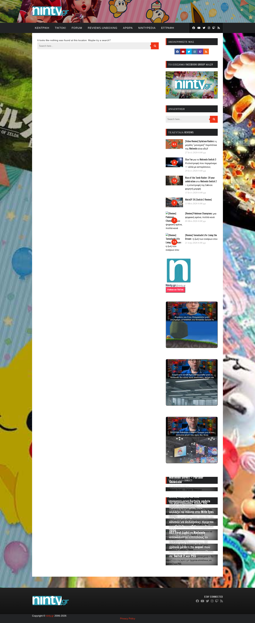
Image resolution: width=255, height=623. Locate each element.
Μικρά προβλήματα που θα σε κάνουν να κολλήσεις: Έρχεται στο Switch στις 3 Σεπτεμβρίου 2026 (191, 524)
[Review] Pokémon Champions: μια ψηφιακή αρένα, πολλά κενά (200, 215)
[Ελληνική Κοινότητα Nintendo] (50, 16)
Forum (77, 27)
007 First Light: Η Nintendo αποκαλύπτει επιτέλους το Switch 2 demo (188, 537)
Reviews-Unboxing (102, 27)
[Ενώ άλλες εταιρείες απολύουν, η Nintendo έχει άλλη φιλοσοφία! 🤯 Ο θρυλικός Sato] (192, 382)
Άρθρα (128, 27)
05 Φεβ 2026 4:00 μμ (179, 486)
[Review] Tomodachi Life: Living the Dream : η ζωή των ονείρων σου (201, 236)
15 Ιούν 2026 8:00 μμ (195, 192)
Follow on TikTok (175, 289)
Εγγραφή (167, 27)
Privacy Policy (127, 618)
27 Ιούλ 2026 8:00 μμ (195, 152)
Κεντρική (42, 27)
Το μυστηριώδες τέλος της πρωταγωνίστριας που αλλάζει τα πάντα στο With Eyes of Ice (191, 509)
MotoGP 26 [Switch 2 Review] (198, 199)
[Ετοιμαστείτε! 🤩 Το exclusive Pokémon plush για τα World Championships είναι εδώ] (192, 440)
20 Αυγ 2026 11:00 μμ (180, 560)
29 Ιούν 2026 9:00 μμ (195, 170)
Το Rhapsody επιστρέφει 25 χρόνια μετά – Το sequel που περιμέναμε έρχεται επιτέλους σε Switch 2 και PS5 (191, 549)
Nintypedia (147, 27)
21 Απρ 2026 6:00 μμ (195, 242)
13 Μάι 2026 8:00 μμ (195, 203)
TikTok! (60, 27)
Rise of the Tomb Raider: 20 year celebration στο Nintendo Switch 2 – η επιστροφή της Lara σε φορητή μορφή (201, 183)
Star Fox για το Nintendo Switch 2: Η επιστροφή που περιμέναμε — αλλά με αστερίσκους (201, 162)
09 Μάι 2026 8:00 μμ (195, 221)
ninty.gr (50, 615)
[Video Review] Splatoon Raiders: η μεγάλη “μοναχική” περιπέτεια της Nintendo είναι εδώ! (201, 144)
